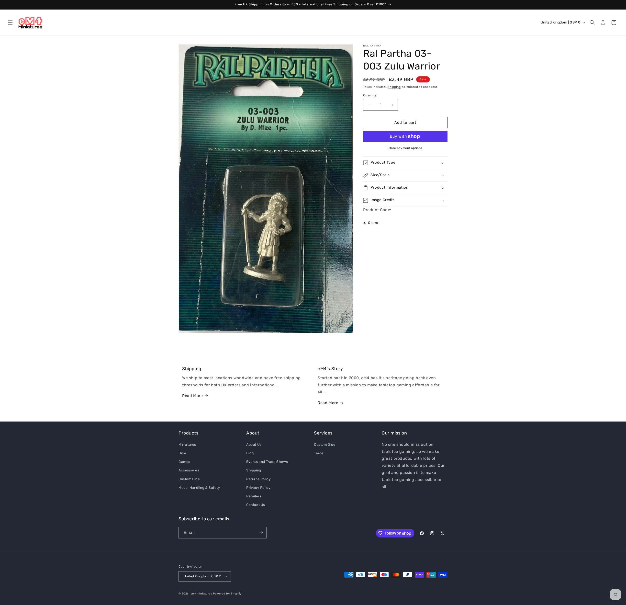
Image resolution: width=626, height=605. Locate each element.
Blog (250, 453)
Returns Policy (258, 479)
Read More (192, 395)
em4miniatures (201, 593)
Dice (182, 453)
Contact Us (255, 504)
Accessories (189, 470)
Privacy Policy (258, 487)
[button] (10, 22)
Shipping (394, 87)
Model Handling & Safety (199, 487)
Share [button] (373, 223)
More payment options (405, 148)
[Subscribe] (261, 532)
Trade (319, 453)
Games (184, 461)
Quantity (370, 95)
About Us (254, 444)
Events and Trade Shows (267, 461)
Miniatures (187, 444)
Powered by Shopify (227, 593)
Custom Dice (189, 479)
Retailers (253, 496)
